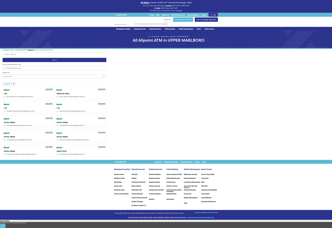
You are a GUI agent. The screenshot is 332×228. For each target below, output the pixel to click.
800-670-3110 (122, 15)
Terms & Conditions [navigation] (200, 212)
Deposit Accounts (138, 169)
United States (165, 36)
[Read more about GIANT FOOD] (80, 150)
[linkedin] (217, 162)
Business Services (155, 169)
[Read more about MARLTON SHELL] (80, 93)
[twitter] (211, 162)
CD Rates (144, 2)
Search (56, 60)
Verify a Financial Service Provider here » (201, 217)
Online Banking (172, 169)
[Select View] (13, 84)
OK (3, 226)
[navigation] (183, 19)
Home (149, 36)
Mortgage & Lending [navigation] (122, 169)
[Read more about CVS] (28, 93)
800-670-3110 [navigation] (121, 162)
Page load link (4, 221)
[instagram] (214, 162)
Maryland (173, 36)
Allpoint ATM (155, 36)
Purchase (168, 6)
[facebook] (209, 162)
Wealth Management (192, 169)
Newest (6, 84)
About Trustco (206, 169)
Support (30, 50)
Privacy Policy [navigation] (213, 212)
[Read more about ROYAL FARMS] (28, 122)
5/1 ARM (157, 8)
